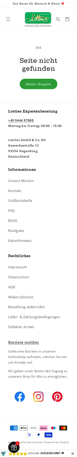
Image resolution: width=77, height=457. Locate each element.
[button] (8, 19)
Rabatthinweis (20, 240)
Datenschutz (18, 277)
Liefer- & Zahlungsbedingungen (34, 317)
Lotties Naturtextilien (31, 442)
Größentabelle (20, 200)
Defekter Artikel (21, 327)
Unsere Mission (21, 181)
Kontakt (14, 191)
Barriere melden (23, 342)
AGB (11, 287)
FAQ (11, 210)
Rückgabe (16, 230)
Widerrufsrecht (20, 297)
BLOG (12, 220)
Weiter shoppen (38, 84)
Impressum (17, 267)
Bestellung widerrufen (26, 307)
